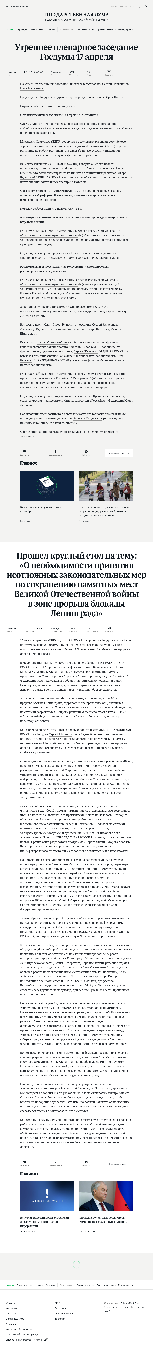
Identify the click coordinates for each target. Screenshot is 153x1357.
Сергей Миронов (46, 667)
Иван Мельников (32, 88)
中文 (132, 6)
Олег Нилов (52, 324)
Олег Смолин (29, 124)
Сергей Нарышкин (115, 84)
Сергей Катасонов (104, 324)
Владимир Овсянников (88, 146)
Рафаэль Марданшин (87, 418)
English (114, 6)
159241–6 (31, 280)
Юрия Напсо (114, 97)
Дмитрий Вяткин (32, 316)
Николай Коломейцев (68, 329)
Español (123, 6)
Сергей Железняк (86, 351)
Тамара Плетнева (97, 329)
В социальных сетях (19, 6)
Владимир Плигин (108, 258)
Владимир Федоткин (76, 324)
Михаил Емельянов (33, 672)
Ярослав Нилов (79, 347)
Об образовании (33, 128)
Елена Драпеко (59, 672)
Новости (11, 72)
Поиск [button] (146, 6)
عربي (139, 6)
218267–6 (31, 374)
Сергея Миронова (53, 860)
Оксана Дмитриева (33, 191)
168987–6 (31, 231)
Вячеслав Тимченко (34, 164)
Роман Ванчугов (94, 667)
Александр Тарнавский (36, 329)
